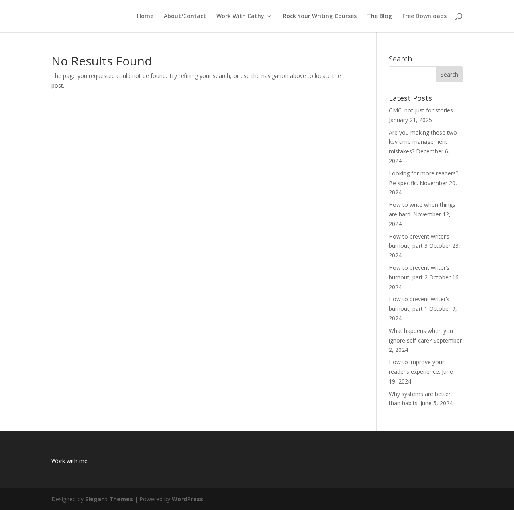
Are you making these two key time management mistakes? (423, 142)
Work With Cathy (240, 16)
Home (145, 16)
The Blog (379, 16)
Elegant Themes (109, 499)
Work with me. (70, 461)
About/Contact (185, 16)
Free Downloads (424, 16)
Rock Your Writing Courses (320, 16)
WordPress (187, 499)
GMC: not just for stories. (421, 110)
